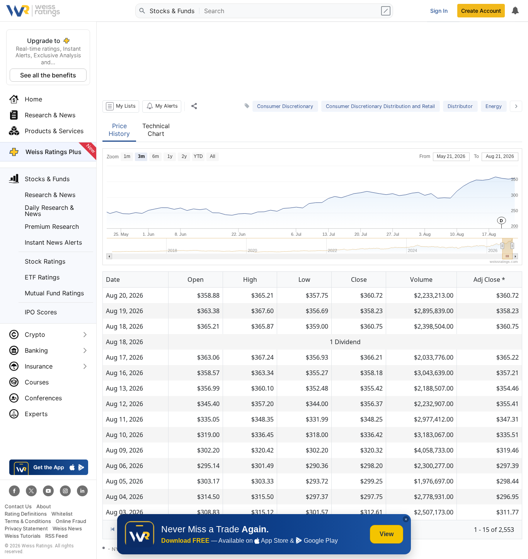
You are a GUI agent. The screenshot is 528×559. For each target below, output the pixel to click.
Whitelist (62, 513)
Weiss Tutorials (23, 535)
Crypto (35, 334)
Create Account (481, 10)
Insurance (39, 366)
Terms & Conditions (28, 521)
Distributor (460, 106)
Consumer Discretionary (285, 106)
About (43, 506)
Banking (36, 350)
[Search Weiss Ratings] (142, 11)
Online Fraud (71, 521)
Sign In (439, 10)
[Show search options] (386, 11)
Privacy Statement (26, 528)
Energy (493, 106)
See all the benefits (48, 75)
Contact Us (18, 506)
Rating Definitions (26, 513)
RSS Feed (56, 535)
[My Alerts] (515, 11)
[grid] (312, 404)
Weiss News (67, 528)
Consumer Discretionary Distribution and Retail (380, 106)
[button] (120, 106)
